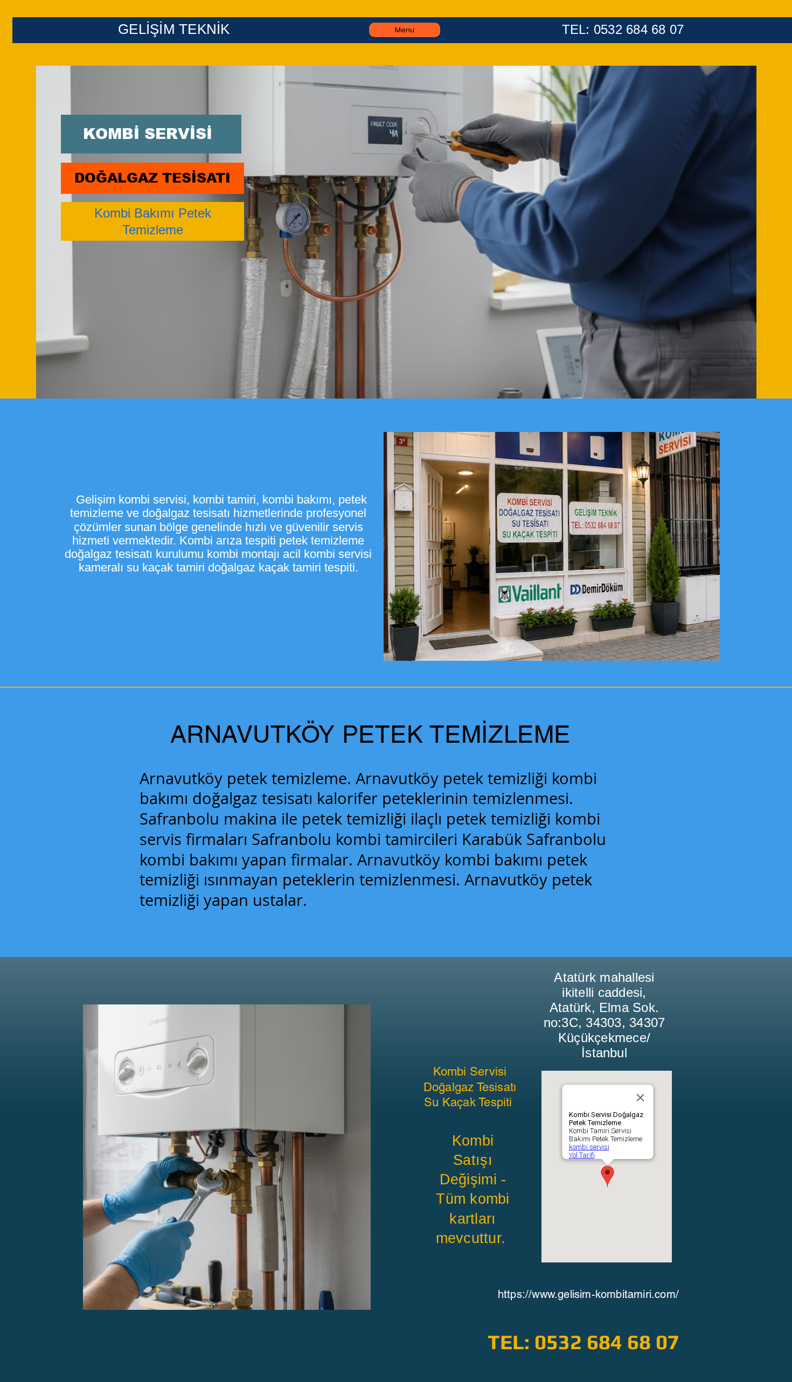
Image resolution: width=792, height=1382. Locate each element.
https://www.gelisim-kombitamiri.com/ (588, 1294)
